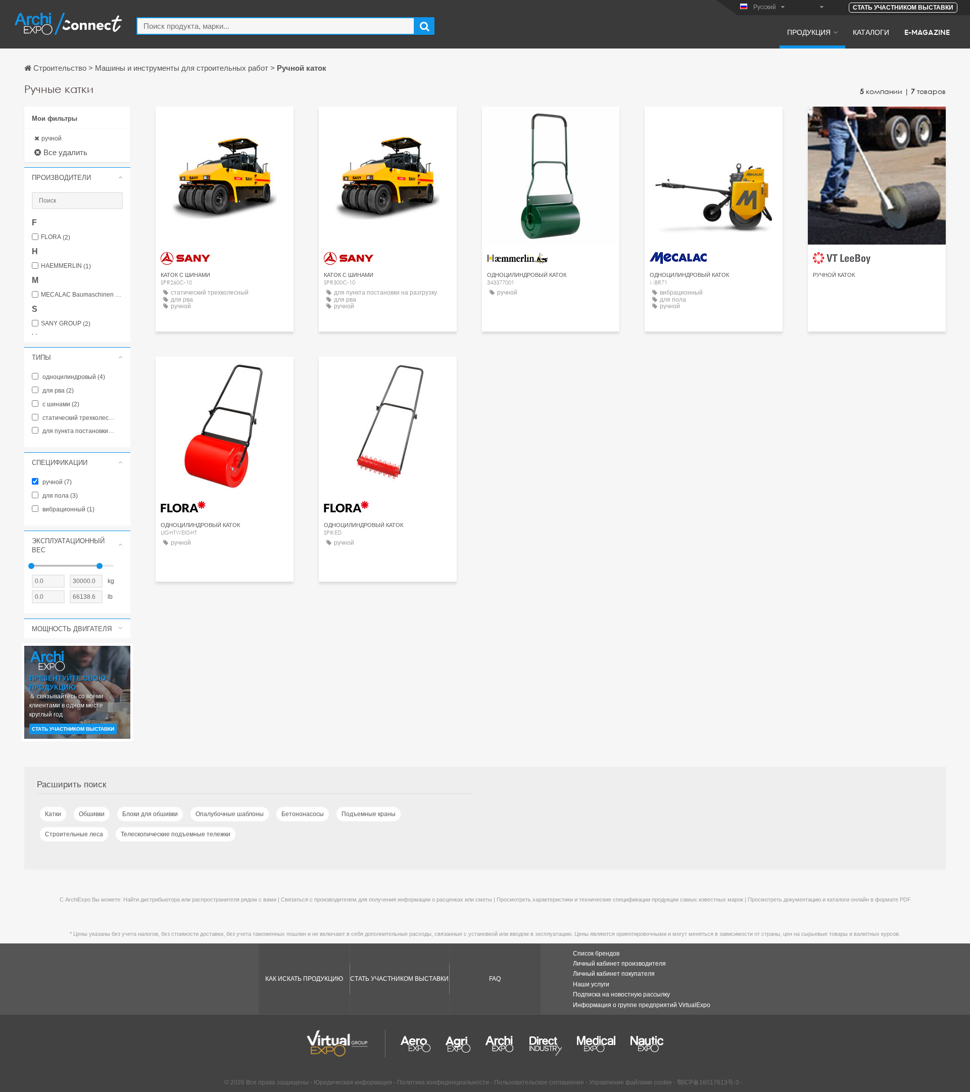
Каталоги (871, 31)
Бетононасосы (302, 814)
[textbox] (275, 26)
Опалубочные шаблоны (230, 814)
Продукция (809, 31)
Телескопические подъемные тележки (175, 834)
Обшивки (92, 814)
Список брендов (596, 953)
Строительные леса (74, 834)
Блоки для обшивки (150, 814)
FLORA (55, 237)
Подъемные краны (369, 814)
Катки (53, 814)
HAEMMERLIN (66, 266)
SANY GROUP (65, 323)
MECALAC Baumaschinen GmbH (82, 295)
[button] (77, 177)
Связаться (224, 123)
